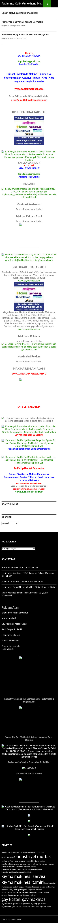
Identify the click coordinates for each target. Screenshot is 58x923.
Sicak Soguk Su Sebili (12, 630)
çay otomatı (42, 904)
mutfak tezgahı (18, 887)
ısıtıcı (33, 906)
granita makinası (8, 864)
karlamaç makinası (8, 867)
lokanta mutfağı (50, 883)
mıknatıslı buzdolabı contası (35, 887)
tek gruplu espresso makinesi (31, 890)
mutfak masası (7, 887)
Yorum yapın (20, 26)
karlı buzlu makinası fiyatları (26, 867)
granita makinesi (20, 864)
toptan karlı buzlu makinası (11, 892)
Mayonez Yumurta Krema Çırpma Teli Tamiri (22, 582)
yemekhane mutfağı (29, 892)
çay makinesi (18, 904)
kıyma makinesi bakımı (24, 872)
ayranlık (4, 852)
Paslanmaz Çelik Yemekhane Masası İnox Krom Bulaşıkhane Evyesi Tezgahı (22, 3)
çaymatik (26, 904)
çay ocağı (33, 904)
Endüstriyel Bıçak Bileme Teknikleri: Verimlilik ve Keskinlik (28, 587)
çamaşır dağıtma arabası (10, 895)
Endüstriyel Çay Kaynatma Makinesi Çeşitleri (25, 34)
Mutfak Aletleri (9, 618)
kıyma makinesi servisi (23, 876)
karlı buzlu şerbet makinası (32, 869)
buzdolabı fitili (38, 852)
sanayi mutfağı (14, 890)
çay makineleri (7, 904)
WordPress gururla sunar (11, 919)
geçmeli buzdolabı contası (35, 861)
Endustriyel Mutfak (11, 635)
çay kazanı (11, 899)
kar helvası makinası (46, 864)
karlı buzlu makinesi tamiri (11, 869)
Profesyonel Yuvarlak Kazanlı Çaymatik (22, 22)
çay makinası (34, 899)
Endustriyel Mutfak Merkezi (15, 613)
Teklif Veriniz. (7, 649)
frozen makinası (19, 861)
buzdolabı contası (26, 852)
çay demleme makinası (28, 895)
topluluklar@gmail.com (29, 61)
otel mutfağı (50, 887)
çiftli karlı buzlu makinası (21, 906)
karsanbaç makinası (9, 872)
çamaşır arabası (43, 892)
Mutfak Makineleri (10, 641)
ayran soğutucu (13, 852)
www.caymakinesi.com (29, 281)
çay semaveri (6, 906)
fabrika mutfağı (7, 861)
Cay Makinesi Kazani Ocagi (14, 624)
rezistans (5, 890)
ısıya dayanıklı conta (43, 906)
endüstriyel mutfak (32, 856)
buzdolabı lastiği (8, 857)
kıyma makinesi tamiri (23, 882)
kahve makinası (33, 864)
